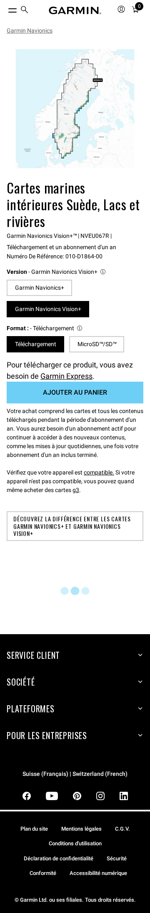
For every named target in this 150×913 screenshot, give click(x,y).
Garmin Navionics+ (39, 287)
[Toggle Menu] (5, 8)
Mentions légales (81, 829)
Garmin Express (66, 376)
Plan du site (34, 829)
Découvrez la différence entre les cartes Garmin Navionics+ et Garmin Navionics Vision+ (72, 526)
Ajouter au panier (75, 392)
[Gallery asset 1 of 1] (75, 108)
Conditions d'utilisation (75, 843)
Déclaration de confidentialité (58, 858)
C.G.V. (122, 829)
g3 (75, 490)
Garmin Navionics (29, 30)
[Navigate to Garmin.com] (75, 10)
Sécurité (117, 858)
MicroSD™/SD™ (97, 344)
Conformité (43, 873)
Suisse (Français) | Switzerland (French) (75, 774)
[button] (57, 272)
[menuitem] (24, 10)
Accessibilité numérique (98, 873)
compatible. (99, 472)
